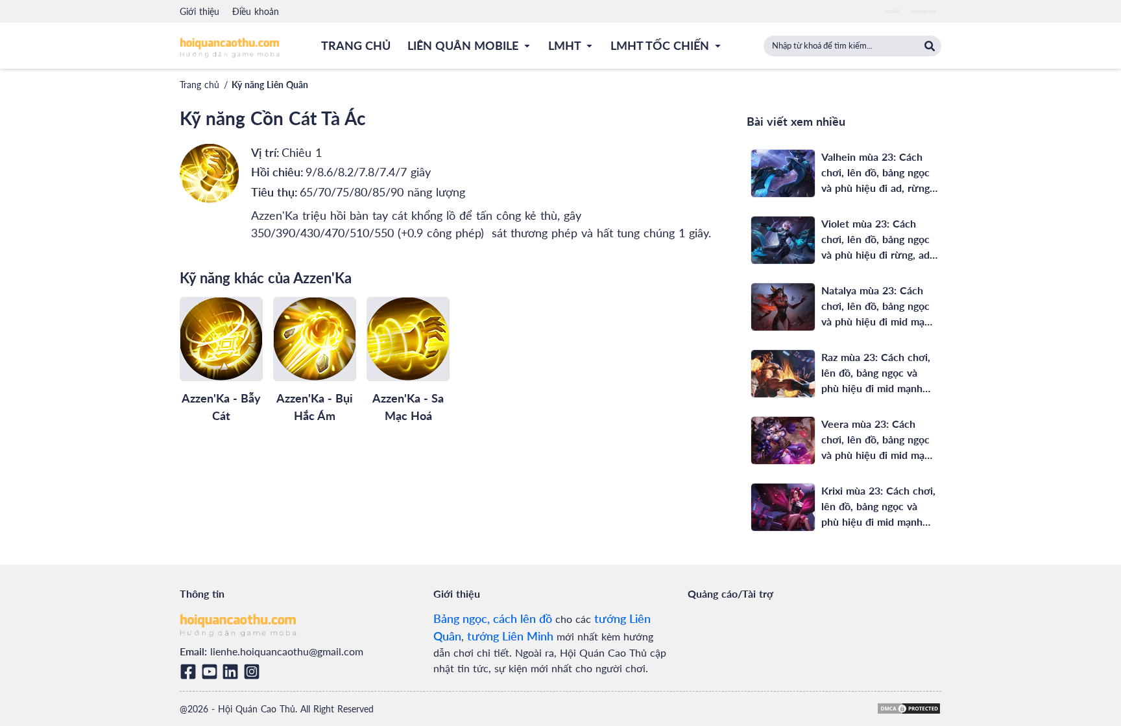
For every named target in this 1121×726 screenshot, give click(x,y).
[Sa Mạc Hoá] (408, 339)
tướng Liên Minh (510, 636)
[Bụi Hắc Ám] (314, 339)
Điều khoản (255, 11)
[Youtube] (212, 671)
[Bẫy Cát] (221, 339)
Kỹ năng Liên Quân (270, 84)
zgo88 (892, 11)
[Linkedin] (232, 671)
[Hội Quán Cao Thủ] (230, 47)
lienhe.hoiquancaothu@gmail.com (286, 651)
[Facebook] (190, 671)
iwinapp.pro (923, 11)
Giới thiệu (199, 11)
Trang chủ (199, 84)
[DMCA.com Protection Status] (908, 708)
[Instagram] (254, 671)
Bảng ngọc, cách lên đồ (492, 618)
